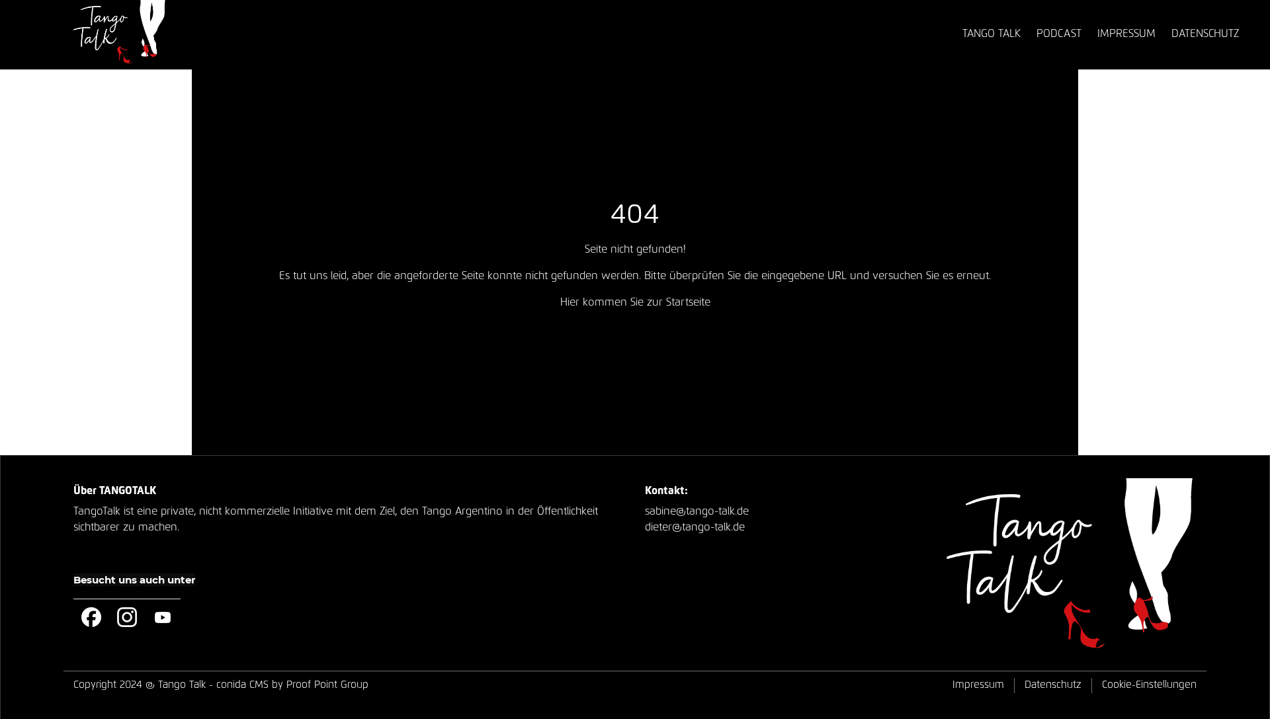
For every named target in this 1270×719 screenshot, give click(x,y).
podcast (1059, 33)
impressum (1126, 33)
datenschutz (1205, 33)
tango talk (991, 33)
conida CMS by (249, 685)
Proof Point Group (327, 685)
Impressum (978, 685)
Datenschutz (1053, 685)
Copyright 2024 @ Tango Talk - (220, 685)
